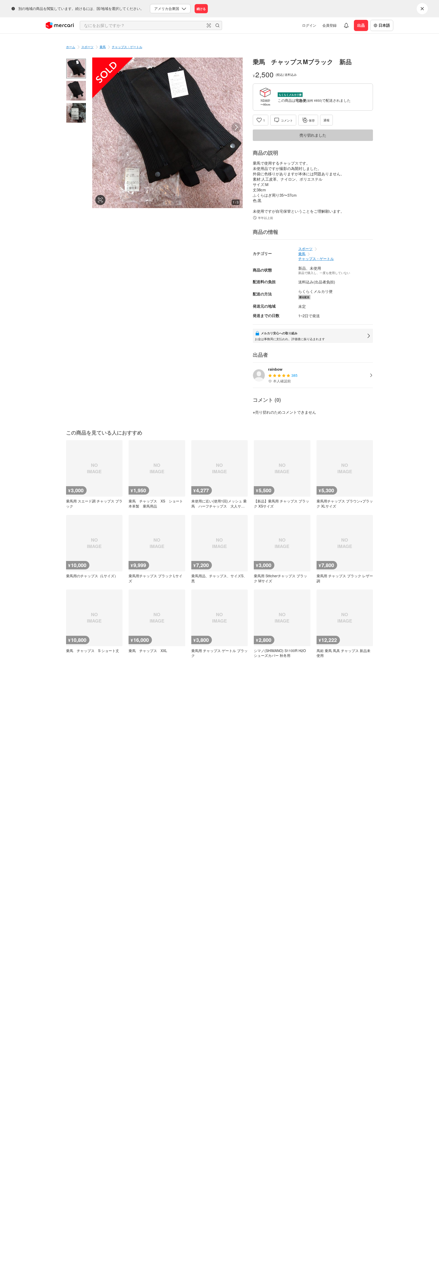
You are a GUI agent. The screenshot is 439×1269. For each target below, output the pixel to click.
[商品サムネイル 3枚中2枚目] (76, 90)
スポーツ (87, 47)
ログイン (309, 25)
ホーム (70, 47)
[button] (209, 25)
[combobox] (151, 25)
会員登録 (329, 25)
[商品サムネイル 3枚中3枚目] (76, 113)
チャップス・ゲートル (127, 47)
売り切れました (313, 135)
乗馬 (103, 47)
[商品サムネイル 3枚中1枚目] (76, 68)
